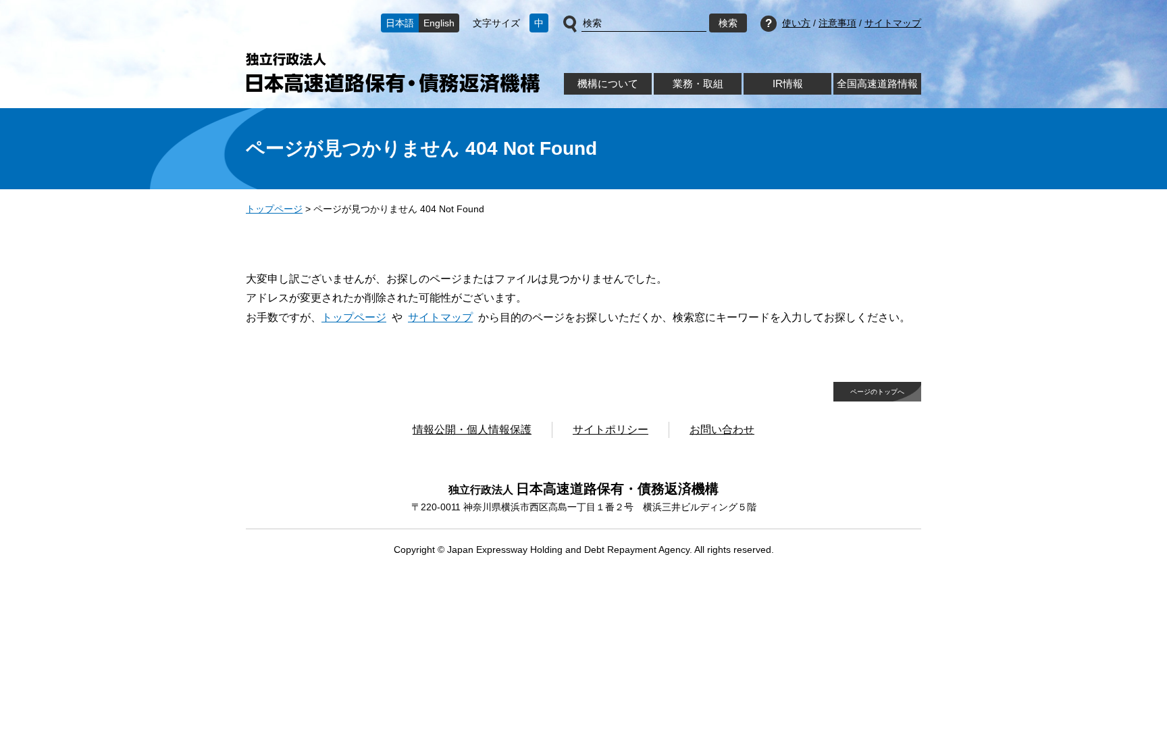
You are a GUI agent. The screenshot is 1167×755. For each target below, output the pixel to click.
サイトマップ (892, 23)
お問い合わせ (722, 429)
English (439, 23)
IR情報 (788, 83)
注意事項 (837, 23)
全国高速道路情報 (877, 83)
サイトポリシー (610, 429)
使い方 (796, 23)
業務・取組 (698, 83)
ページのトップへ (877, 391)
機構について (607, 83)
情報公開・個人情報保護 (472, 429)
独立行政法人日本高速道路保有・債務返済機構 (393, 73)
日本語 (400, 23)
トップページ (274, 208)
